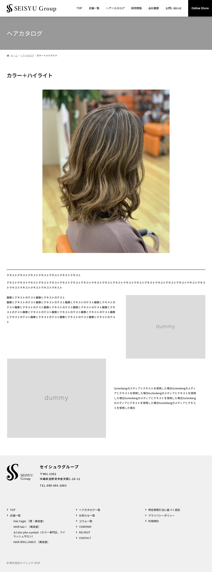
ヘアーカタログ (115, 8)
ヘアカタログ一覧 (89, 510)
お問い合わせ (174, 8)
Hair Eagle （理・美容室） (29, 521)
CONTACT (85, 538)
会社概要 (153, 8)
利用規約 (153, 521)
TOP (79, 8)
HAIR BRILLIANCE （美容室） (31, 542)
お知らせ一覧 (87, 515)
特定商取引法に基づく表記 (164, 510)
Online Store (200, 8)
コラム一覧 (85, 521)
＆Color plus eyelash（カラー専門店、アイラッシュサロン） (39, 534)
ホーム (14, 55)
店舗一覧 (94, 8)
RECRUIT (84, 532)
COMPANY (85, 527)
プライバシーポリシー (161, 515)
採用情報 (136, 8)
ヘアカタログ (27, 55)
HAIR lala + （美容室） (27, 527)
